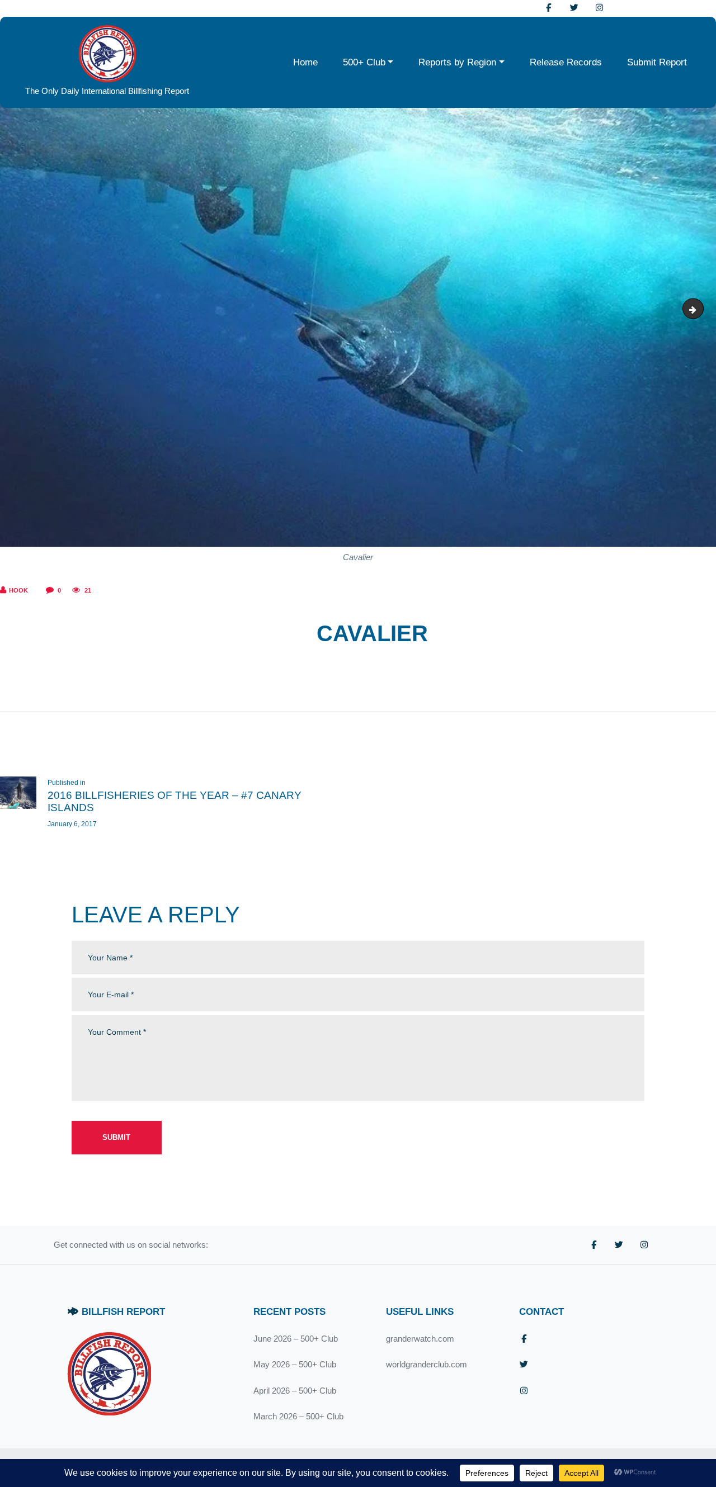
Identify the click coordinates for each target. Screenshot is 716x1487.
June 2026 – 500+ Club (295, 1338)
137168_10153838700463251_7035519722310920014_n (699, 308)
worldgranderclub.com (426, 1364)
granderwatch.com (420, 1338)
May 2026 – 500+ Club (294, 1364)
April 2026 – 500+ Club (294, 1390)
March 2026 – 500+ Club (298, 1416)
